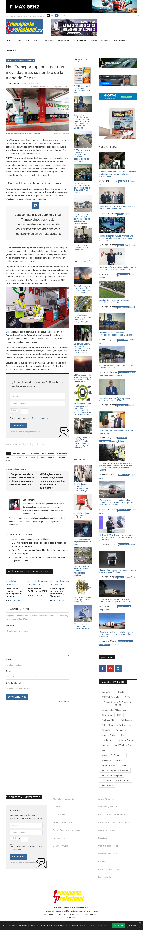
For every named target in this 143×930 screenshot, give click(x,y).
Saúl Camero (14, 83)
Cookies (101, 861)
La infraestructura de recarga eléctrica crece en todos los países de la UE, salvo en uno (82, 348)
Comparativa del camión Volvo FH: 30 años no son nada (116, 366)
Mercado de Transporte (63, 798)
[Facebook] (102, 668)
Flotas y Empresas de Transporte (20, 60)
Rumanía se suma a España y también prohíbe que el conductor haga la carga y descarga (82, 442)
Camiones (122, 692)
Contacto (40, 16)
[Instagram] (118, 668)
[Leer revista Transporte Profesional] (118, 123)
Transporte (31, 457)
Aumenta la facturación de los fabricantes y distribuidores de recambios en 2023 (117, 268)
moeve (20, 457)
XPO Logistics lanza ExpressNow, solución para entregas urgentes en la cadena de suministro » (52, 481)
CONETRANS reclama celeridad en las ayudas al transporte (14, 592)
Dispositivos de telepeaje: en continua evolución (82, 626)
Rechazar (133, 925)
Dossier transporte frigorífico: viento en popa (82, 541)
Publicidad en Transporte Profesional (114, 822)
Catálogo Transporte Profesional (112, 814)
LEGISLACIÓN (123, 181)
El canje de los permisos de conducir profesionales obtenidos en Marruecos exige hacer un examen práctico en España (116, 466)
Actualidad (31, 40)
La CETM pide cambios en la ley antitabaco (31, 538)
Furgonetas (121, 730)
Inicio (9, 40)
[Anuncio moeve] (118, 96)
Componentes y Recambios (114, 710)
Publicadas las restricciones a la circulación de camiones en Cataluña (115, 333)
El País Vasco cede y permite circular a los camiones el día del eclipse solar (82, 378)
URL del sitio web (14, 683)
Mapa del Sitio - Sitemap (109, 869)
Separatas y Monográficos (109, 806)
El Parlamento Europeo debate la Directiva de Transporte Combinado (115, 600)
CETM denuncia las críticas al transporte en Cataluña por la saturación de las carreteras (82, 155)
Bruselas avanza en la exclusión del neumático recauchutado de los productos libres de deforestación (82, 409)
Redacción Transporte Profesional (112, 375)
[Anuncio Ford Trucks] (71, 6)
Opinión (10, 50)
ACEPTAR (118, 925)
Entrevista (122, 405)
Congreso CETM (60, 845)
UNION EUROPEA (124, 606)
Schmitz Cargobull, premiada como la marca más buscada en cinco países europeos (116, 634)
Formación (106, 730)
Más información (102, 925)
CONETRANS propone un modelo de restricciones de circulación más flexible (82, 187)
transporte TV (59, 838)
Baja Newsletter (105, 877)
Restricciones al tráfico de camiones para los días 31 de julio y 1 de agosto (82, 318)
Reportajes (63, 40)
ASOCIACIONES (123, 274)
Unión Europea (122, 780)
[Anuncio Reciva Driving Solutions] (118, 63)
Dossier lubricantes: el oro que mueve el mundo (82, 599)
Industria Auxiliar (100, 40)
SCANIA (120, 245)
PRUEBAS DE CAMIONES (127, 372)
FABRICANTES (123, 307)
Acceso (33, 16)
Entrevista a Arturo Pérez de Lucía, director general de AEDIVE (114, 398)
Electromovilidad (109, 720)
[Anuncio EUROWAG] (118, 80)
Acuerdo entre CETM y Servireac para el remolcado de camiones (117, 207)
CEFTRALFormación (111, 697)
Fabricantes (80, 40)
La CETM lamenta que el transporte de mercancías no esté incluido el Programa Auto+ (82, 218)
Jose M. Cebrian (117, 441)
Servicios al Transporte (112, 775)
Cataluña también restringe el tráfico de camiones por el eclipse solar (82, 289)
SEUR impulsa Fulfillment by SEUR (37, 589)
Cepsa (9, 331)
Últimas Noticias (60, 814)
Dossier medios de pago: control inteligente (82, 515)
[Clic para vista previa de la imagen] (37, 109)
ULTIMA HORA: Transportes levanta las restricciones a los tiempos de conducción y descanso (117, 537)
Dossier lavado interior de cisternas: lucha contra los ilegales (82, 487)
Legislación (47, 40)
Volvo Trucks (107, 785)
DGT (119, 715)
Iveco (123, 735)
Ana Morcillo (37, 595)
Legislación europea (125, 740)
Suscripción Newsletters (108, 830)
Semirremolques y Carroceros (115, 770)
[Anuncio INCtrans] (94, 27)
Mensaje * (10, 625)
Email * (9, 671)
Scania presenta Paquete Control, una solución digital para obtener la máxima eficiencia (116, 237)
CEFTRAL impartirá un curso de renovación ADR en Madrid (82, 89)
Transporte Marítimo (46, 457)
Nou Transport (48, 453)
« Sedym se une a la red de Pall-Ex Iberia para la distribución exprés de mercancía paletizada (21, 479)
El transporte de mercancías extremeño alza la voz (116, 431)
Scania (123, 765)
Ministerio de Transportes (113, 755)
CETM (18, 40)
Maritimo (105, 750)
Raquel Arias (15, 600)
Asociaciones (107, 692)
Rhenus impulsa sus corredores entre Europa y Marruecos (57, 592)
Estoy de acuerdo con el (31, 418)
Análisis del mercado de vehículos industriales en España (114, 300)
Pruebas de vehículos (62, 822)
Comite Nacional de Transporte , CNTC (118, 703)
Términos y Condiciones (42, 418)
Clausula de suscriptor (108, 845)
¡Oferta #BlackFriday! (107, 798)
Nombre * (10, 659)
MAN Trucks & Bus (123, 745)
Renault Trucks (108, 765)
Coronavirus (107, 715)
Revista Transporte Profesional (66, 830)
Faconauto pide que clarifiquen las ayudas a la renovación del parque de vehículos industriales (116, 502)
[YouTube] (110, 668)
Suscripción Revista (107, 838)
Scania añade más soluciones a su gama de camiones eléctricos (117, 570)
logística (105, 745)
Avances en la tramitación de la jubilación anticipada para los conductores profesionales (117, 173)
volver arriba (63, 701)
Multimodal (119, 40)
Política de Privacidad (107, 853)
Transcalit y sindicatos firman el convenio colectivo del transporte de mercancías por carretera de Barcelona (82, 121)
